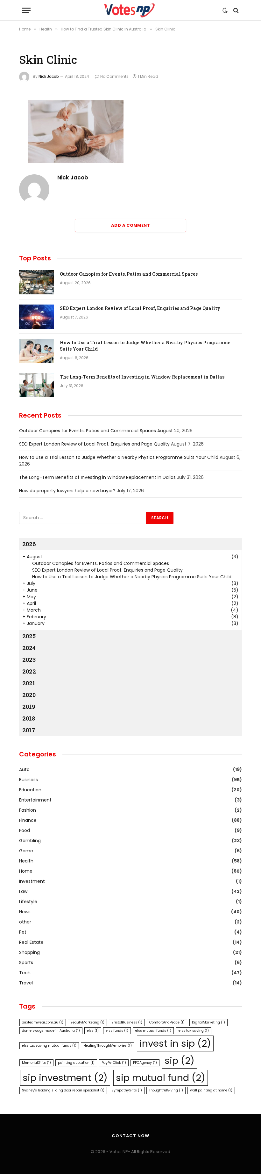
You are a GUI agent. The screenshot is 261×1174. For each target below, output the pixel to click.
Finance (28, 820)
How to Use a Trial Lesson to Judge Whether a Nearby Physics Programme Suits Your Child (145, 345)
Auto (24, 769)
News (25, 912)
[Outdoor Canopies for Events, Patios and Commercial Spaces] (36, 282)
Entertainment (35, 800)
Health (26, 861)
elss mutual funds (153, 1030)
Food (24, 830)
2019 (28, 706)
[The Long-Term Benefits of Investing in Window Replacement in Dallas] (36, 385)
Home (25, 871)
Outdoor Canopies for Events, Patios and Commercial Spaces (129, 274)
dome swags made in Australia (51, 1030)
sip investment (65, 1077)
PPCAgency (145, 1062)
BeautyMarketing (87, 1022)
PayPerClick (114, 1062)
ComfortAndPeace (167, 1022)
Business (28, 779)
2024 (29, 648)
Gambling (30, 840)
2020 (29, 695)
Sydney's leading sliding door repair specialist (63, 1090)
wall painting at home (211, 1090)
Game (26, 851)
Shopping (29, 952)
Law (23, 891)
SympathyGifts (126, 1090)
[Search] (235, 10)
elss (93, 1030)
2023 (29, 659)
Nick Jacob (49, 76)
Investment (32, 881)
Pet (22, 932)
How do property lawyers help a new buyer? (67, 490)
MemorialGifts (36, 1062)
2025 (29, 636)
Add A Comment (130, 225)
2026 (29, 544)
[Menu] (26, 10)
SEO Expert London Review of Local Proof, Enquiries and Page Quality (140, 308)
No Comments (114, 76)
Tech (25, 972)
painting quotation (76, 1062)
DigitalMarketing (208, 1022)
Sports (26, 962)
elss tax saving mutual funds (49, 1045)
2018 (28, 718)
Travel (26, 983)
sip (179, 1060)
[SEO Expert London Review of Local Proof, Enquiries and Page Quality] (36, 317)
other (25, 922)
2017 (28, 730)
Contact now (130, 1136)
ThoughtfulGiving (166, 1090)
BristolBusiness (126, 1022)
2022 (29, 671)
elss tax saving (194, 1030)
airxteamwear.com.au (42, 1022)
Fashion (27, 810)
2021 (28, 683)
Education (30, 790)
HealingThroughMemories (107, 1045)
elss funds (117, 1030)
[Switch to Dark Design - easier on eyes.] (225, 10)
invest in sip (175, 1043)
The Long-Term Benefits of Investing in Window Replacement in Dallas (142, 377)
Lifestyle (28, 901)
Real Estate (31, 942)
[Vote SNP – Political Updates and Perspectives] (130, 10)
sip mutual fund (160, 1077)
